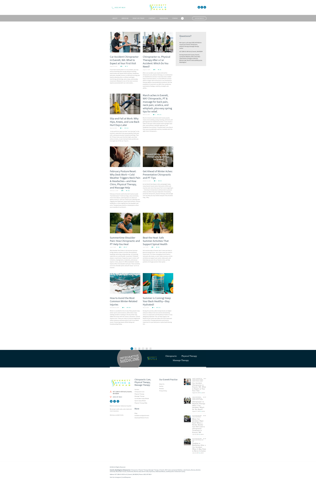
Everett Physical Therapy (197, 381)
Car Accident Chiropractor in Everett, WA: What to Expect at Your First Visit (124, 60)
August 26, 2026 (113, 66)
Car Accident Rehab (196, 397)
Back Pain (200, 415)
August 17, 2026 (146, 69)
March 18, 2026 (113, 128)
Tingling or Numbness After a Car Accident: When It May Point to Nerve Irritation (199, 447)
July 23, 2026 (195, 453)
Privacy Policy (163, 391)
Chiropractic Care (139, 391)
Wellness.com (114, 415)
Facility (161, 386)
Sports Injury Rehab (140, 400)
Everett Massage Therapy (197, 379)
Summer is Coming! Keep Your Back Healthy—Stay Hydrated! (157, 301)
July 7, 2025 (145, 247)
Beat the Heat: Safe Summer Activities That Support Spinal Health (156, 241)
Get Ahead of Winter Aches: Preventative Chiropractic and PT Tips (158, 174)
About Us (161, 384)
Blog (136, 413)
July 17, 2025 (113, 247)
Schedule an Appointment (142, 415)
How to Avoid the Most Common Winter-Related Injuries (123, 301)
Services (137, 389)
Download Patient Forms (142, 418)
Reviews (161, 388)
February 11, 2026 (114, 190)
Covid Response (126, 477)
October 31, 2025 (147, 181)
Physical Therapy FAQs (141, 403)
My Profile (120, 415)
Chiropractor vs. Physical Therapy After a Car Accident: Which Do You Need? (156, 61)
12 (147, 348)
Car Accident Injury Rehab (142, 398)
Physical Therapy (139, 394)
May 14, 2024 (146, 307)
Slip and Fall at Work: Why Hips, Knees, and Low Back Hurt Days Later (124, 122)
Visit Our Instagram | (116, 477)
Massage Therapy (139, 396)
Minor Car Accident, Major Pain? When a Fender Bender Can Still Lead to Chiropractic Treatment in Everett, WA (198, 425)
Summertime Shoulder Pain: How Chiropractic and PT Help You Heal (125, 241)
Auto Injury (194, 415)
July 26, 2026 (195, 434)
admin (203, 392)
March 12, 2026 (146, 114)
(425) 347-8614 (117, 397)
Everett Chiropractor (197, 378)
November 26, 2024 (114, 307)
